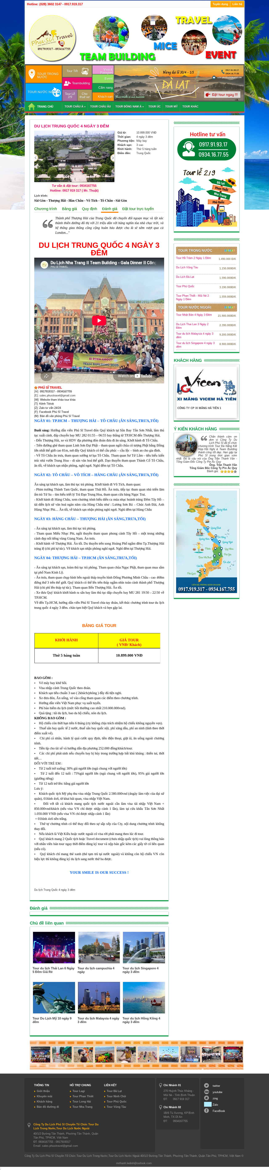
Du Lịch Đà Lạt (185, 276)
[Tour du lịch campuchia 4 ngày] (99, 962)
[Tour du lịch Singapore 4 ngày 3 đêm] (144, 962)
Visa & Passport (106, 71)
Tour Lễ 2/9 (70, 95)
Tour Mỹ (171, 106)
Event (109, 78)
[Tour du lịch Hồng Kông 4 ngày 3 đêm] (144, 1012)
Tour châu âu (100, 106)
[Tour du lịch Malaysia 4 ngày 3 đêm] (99, 1012)
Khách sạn (105, 96)
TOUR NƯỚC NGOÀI (43, 92)
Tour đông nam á (129, 106)
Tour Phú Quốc (185, 286)
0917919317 (47, 391)
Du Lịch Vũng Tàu (187, 267)
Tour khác (190, 106)
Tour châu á (75, 106)
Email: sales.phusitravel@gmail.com (55, 1145)
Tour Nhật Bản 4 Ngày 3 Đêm (194, 314)
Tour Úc (154, 106)
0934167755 (64, 391)
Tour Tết (72, 71)
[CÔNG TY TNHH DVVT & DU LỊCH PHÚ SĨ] (135, 62)
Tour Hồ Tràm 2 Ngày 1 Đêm (193, 258)
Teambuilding (81, 83)
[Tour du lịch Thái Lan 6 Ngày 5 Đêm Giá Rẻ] (54, 962)
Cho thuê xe (85, 95)
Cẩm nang (105, 87)
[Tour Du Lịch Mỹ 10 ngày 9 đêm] (54, 1012)
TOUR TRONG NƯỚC (48, 75)
